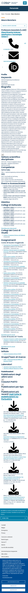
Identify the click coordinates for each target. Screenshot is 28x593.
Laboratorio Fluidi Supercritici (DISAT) (12, 367)
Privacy (3, 533)
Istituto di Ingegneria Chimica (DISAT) (12, 354)
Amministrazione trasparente (9, 551)
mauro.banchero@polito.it (9, 61)
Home (2, 14)
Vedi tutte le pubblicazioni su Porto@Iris (11, 396)
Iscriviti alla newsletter (7, 547)
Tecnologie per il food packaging (11, 245)
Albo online (4, 554)
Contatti (3, 525)
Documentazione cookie (7, 577)
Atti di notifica (5, 556)
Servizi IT (3, 542)
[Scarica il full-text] (13, 405)
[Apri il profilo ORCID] (13, 67)
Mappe (3, 527)
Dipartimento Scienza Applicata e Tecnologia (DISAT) (11, 34)
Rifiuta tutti (13, 585)
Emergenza (4, 530)
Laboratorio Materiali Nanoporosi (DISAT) (13, 368)
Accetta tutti (13, 589)
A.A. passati (8, 334)
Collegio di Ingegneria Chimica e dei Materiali (14, 235)
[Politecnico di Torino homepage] (9, 3)
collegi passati (8, 228)
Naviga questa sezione (9, 25)
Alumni (3, 545)
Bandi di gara (4, 539)
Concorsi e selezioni (6, 537)
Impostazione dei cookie (13, 581)
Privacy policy (5, 575)
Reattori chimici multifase (9, 256)
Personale (7, 14)
